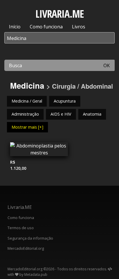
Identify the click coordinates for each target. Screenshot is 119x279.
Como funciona (46, 26)
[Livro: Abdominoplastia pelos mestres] (39, 150)
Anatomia (92, 114)
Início (15, 26)
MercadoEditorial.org (26, 248)
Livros (78, 26)
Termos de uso (21, 227)
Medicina (27, 85)
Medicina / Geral (27, 101)
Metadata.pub (35, 274)
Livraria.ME (20, 207)
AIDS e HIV (61, 114)
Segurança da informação (30, 238)
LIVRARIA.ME (60, 14)
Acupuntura (65, 101)
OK (106, 65)
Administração (25, 114)
